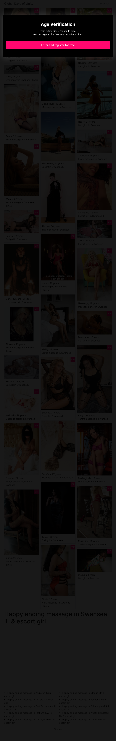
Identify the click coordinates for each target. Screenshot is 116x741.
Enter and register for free (58, 45)
